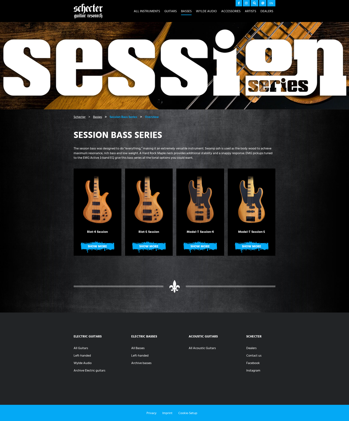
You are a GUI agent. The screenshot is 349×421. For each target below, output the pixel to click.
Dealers (266, 11)
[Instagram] (246, 3)
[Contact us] (263, 3)
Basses (186, 11)
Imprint (167, 412)
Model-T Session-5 (251, 232)
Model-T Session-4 (200, 232)
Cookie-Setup (187, 412)
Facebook (253, 362)
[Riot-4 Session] (97, 198)
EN (271, 3)
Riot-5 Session (149, 232)
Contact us (253, 355)
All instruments (147, 11)
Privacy (152, 412)
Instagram (253, 370)
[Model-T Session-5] (252, 198)
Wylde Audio (206, 11)
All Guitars (81, 347)
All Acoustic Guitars (202, 347)
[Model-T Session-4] (200, 198)
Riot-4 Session (97, 232)
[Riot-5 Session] (149, 198)
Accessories (230, 11)
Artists (250, 11)
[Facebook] (239, 3)
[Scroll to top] (341, 411)
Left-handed (82, 355)
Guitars (170, 11)
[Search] (254, 3)
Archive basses (141, 362)
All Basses (138, 347)
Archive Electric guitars (89, 370)
